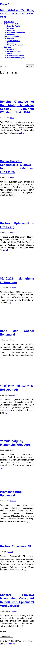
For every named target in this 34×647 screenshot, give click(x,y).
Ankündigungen (13, 41)
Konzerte (10, 38)
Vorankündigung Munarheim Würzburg (15, 443)
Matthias (12, 501)
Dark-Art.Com (9, 22)
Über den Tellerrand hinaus (17, 45)
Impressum (8, 53)
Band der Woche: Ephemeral (17, 332)
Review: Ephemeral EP (15, 546)
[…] (22, 132)
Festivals (10, 43)
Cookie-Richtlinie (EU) (15, 57)
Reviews (10, 28)
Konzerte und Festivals (12, 36)
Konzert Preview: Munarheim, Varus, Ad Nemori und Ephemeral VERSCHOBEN (17, 600)
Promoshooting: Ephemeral (11, 493)
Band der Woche (13, 26)
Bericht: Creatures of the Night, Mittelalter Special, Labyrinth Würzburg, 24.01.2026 (17, 106)
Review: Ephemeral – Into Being (17, 225)
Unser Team (12, 49)
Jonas (10, 552)
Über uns (7, 47)
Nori (12, 232)
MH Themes (9, 643)
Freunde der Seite (14, 51)
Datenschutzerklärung (15, 55)
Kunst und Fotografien (16, 32)
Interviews (11, 30)
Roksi (11, 118)
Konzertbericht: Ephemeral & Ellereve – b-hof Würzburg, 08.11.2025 (17, 166)
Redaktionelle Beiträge (12, 24)
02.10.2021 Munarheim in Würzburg (17, 280)
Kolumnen (11, 34)
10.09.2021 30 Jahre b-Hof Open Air (17, 388)
